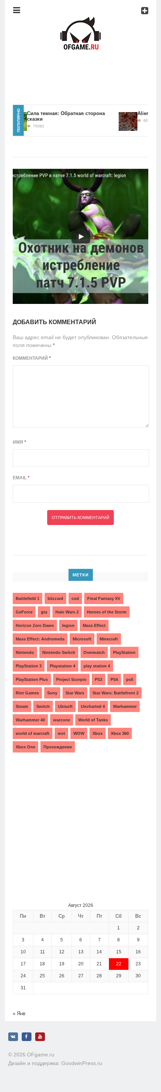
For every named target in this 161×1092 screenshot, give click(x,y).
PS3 (98, 679)
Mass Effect (94, 625)
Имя (19, 442)
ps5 (129, 679)
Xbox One (25, 747)
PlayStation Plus (32, 679)
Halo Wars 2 (67, 612)
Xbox (97, 733)
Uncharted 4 (93, 706)
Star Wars (75, 693)
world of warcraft (32, 733)
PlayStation (124, 652)
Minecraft (109, 639)
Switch (43, 706)
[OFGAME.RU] (80, 21)
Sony (52, 693)
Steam (22, 706)
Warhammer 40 (30, 720)
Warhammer (125, 706)
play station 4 (96, 666)
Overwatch (94, 652)
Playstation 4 (62, 666)
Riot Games (27, 693)
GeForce (24, 612)
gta (44, 612)
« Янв (19, 1013)
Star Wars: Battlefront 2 (115, 693)
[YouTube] (40, 1036)
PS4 (114, 679)
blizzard (55, 598)
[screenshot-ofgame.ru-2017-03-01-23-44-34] (80, 236)
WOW (78, 733)
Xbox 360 (120, 733)
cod (75, 598)
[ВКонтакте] (13, 1036)
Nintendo (25, 652)
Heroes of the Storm (107, 612)
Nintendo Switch (58, 652)
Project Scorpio (71, 679)
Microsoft (82, 639)
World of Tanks (93, 720)
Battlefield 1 (27, 598)
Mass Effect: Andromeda (40, 639)
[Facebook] (26, 1036)
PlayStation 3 (29, 666)
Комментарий (32, 358)
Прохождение (57, 747)
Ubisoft (65, 706)
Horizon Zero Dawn (35, 625)
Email (21, 477)
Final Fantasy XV (103, 598)
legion (68, 625)
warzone (61, 720)
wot (61, 733)
